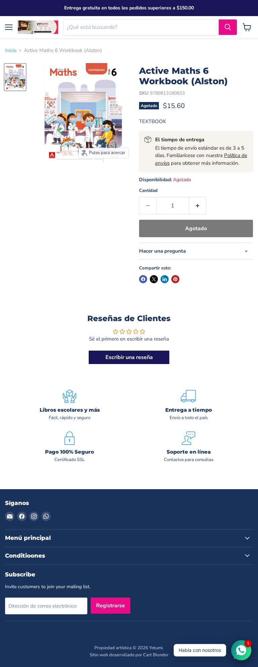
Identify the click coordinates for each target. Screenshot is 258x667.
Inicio (10, 50)
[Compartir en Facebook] (143, 279)
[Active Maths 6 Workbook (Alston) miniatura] (15, 77)
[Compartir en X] (154, 279)
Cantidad (148, 190)
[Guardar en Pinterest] (175, 279)
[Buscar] (228, 27)
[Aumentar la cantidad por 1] (197, 205)
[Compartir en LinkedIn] (165, 279)
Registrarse (110, 605)
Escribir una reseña (129, 357)
